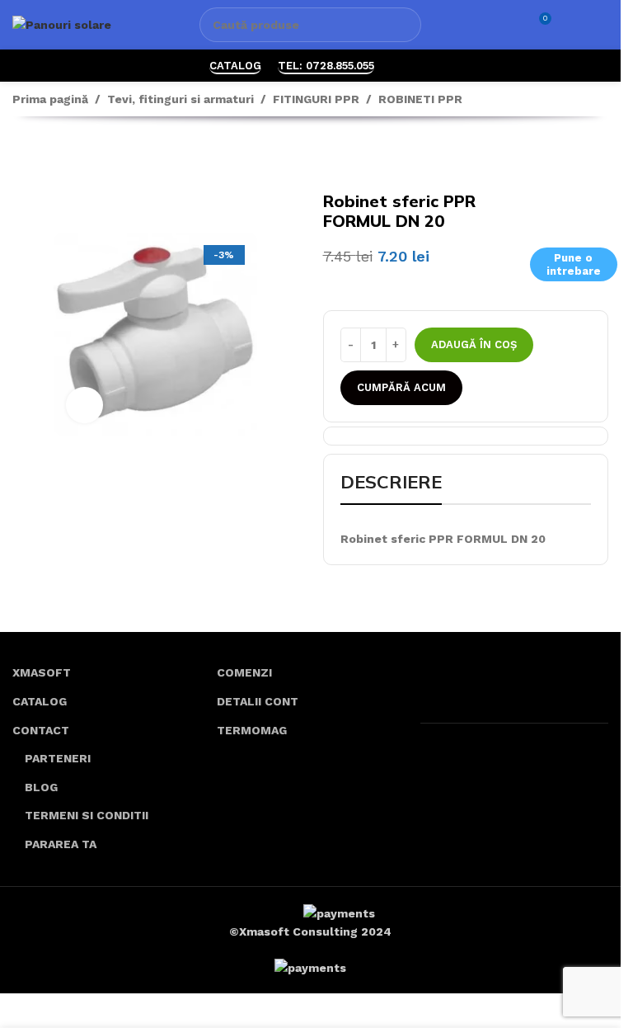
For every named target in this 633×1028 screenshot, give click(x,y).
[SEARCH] (404, 24)
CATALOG (235, 65)
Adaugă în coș (474, 344)
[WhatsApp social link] (401, 66)
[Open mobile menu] (602, 24)
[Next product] (62, 157)
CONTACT (40, 730)
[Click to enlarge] (84, 405)
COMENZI (244, 672)
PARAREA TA (60, 844)
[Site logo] (61, 24)
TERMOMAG (252, 730)
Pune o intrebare (573, 264)
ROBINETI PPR (420, 99)
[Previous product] (22, 157)
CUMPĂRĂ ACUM (401, 387)
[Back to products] (42, 157)
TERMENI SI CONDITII (86, 815)
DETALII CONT (257, 701)
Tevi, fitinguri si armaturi (180, 99)
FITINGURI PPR (316, 99)
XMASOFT (41, 672)
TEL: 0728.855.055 (326, 65)
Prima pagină (50, 99)
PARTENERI (58, 758)
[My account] (572, 24)
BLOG (41, 787)
